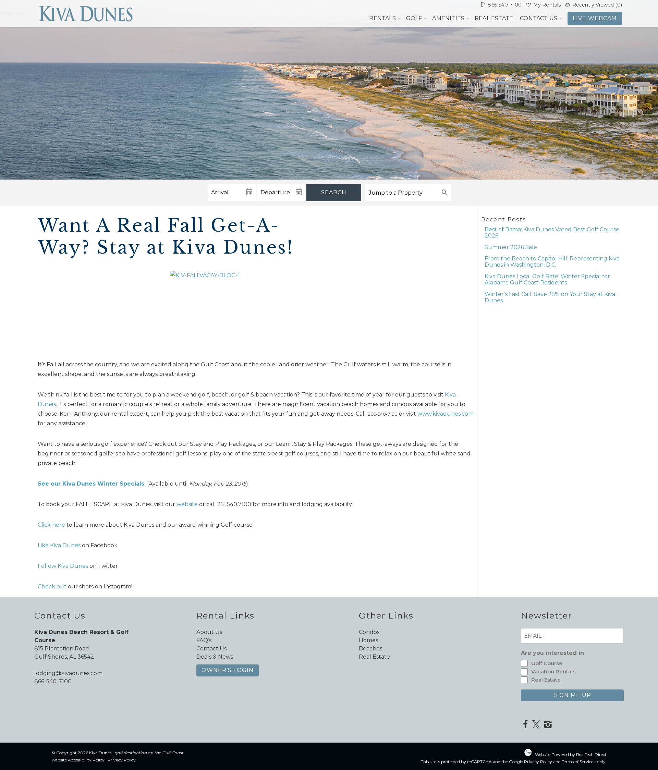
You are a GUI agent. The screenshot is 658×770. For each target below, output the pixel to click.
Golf (414, 18)
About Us (209, 632)
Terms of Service (577, 761)
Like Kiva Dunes (59, 545)
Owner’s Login (228, 670)
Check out (52, 586)
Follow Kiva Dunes (63, 566)
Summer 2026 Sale (511, 247)
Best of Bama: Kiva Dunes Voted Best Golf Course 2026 (552, 232)
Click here (51, 525)
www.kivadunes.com (445, 414)
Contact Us (538, 18)
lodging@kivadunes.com (68, 673)
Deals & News (214, 656)
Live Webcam (595, 18)
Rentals (382, 18)
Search (333, 192)
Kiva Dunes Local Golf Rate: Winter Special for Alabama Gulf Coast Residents (547, 279)
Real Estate (494, 18)
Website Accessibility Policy (78, 759)
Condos (369, 632)
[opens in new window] (525, 725)
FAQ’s (203, 640)
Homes (368, 640)
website (187, 504)
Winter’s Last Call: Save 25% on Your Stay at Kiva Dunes (550, 297)
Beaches (370, 648)
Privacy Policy (122, 759)
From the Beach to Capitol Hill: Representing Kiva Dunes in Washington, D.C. (552, 261)
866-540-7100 (53, 681)
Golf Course (546, 663)
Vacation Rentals (553, 671)
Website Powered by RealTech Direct (571, 754)
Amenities (448, 18)
